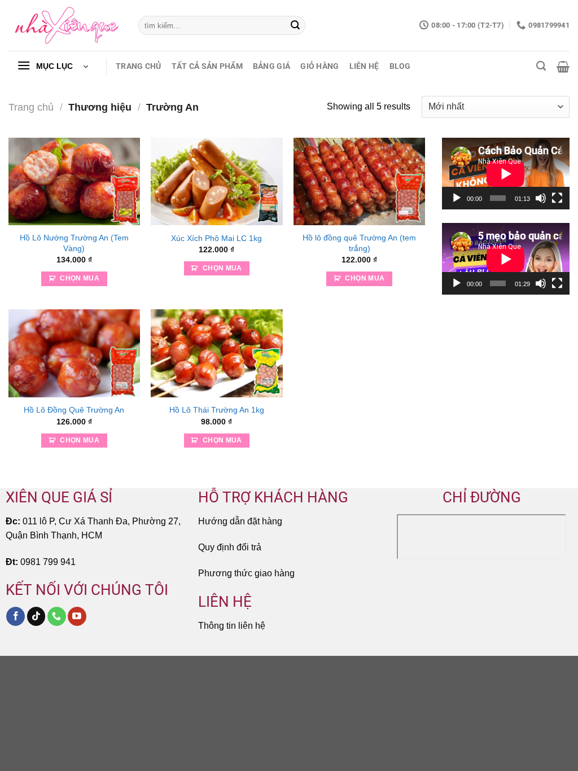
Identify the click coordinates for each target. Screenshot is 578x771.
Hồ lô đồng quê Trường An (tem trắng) (359, 243)
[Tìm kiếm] (541, 66)
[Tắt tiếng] (540, 198)
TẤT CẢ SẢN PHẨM (207, 66)
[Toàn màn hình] (557, 198)
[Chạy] (456, 198)
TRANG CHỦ (138, 66)
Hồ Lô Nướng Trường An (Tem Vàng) (74, 243)
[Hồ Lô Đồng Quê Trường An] (74, 353)
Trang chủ (31, 107)
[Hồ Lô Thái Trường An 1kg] (216, 353)
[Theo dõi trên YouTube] (77, 616)
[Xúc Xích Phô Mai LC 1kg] (216, 181)
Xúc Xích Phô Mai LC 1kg (216, 238)
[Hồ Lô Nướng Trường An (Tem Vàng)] (74, 181)
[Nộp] (295, 25)
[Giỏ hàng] (563, 66)
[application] (506, 173)
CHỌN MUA (79, 278)
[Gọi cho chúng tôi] (56, 616)
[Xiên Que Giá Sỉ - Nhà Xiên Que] (64, 25)
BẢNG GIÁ (271, 66)
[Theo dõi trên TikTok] (36, 616)
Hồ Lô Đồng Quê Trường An (74, 409)
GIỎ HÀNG (319, 66)
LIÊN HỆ (364, 66)
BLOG (400, 66)
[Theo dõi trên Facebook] (15, 616)
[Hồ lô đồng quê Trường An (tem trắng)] (359, 181)
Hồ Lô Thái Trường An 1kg (216, 409)
